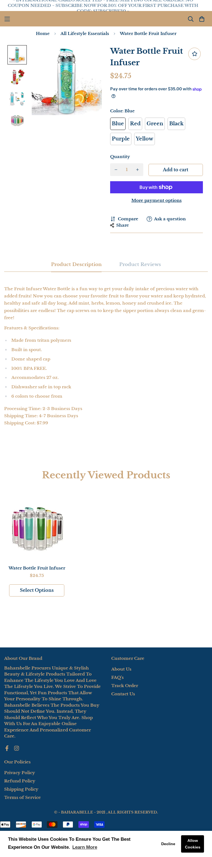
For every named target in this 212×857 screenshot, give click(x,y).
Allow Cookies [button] (192, 843)
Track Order (124, 685)
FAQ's (117, 677)
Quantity (120, 156)
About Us (121, 669)
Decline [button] (168, 844)
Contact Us (123, 693)
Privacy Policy (19, 772)
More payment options (156, 200)
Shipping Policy (21, 789)
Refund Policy (19, 780)
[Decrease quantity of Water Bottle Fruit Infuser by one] (115, 169)
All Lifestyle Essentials (84, 33)
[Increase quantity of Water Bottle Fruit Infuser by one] (137, 169)
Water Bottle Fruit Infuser (37, 568)
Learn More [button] (84, 847)
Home (43, 33)
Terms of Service (22, 797)
